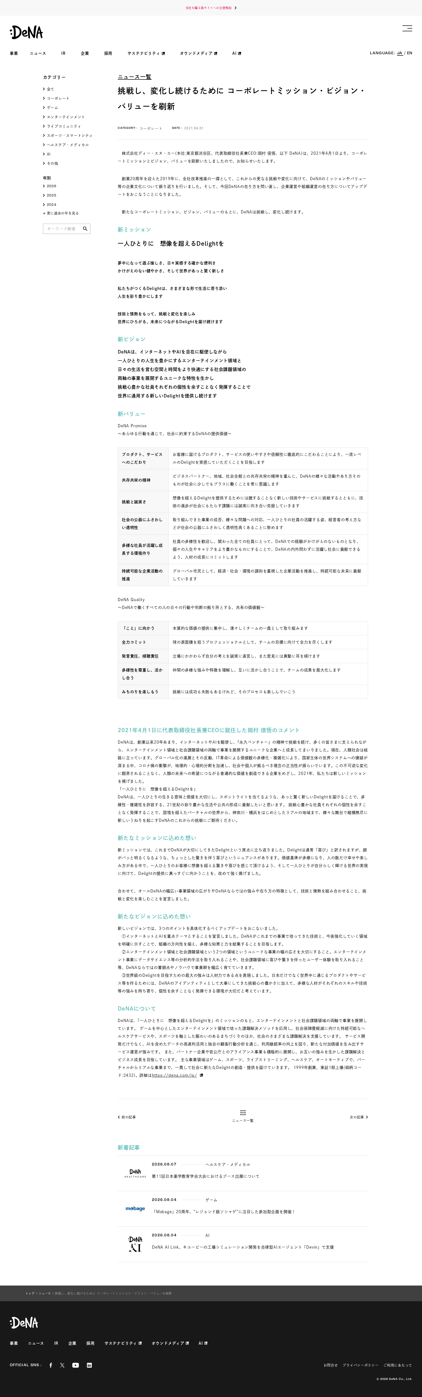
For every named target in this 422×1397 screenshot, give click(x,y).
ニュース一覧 (135, 76)
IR (63, 53)
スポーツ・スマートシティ (70, 135)
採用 (108, 53)
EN (409, 53)
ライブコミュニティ (64, 126)
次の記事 (357, 1117)
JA (400, 53)
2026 (51, 186)
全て (51, 89)
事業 (14, 53)
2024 (51, 205)
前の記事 (129, 1117)
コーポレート (58, 98)
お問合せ (331, 1365)
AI (49, 154)
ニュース (38, 53)
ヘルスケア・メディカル (68, 145)
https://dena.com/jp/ (174, 1075)
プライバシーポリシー (361, 1365)
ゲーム (52, 108)
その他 (52, 163)
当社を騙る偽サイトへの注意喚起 (209, 7)
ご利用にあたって (397, 1365)
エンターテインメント (66, 117)
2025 (51, 196)
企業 (85, 53)
